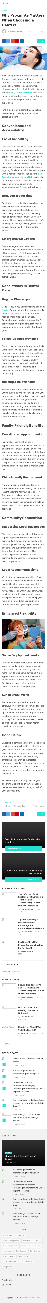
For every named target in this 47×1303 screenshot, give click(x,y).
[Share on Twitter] (8, 41)
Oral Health (7, 1251)
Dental (5, 10)
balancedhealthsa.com (31, 1297)
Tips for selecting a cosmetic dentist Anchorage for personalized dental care (31, 924)
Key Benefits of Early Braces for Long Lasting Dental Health (30, 945)
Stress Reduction (10, 1261)
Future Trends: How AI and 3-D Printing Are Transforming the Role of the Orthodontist (31, 989)
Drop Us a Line (8, 1280)
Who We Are (7, 1285)
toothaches (40, 806)
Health (8, 1153)
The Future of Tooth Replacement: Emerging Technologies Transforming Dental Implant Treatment (30, 900)
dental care (22, 806)
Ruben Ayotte (26, 951)
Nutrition (21, 1235)
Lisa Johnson (16, 31)
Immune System (27, 1261)
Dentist (31, 806)
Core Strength (35, 1251)
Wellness (24, 1246)
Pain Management (10, 1246)
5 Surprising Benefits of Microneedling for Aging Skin (26, 1072)
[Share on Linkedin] (22, 41)
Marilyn (24, 1034)
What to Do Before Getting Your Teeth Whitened (28, 1010)
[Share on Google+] (13, 41)
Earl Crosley (26, 997)
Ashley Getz (26, 932)
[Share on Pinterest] (17, 41)
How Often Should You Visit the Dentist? (29, 1028)
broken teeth (11, 806)
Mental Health (8, 1235)
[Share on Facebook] (4, 41)
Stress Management (11, 1241)
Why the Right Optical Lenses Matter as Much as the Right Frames (26, 1117)
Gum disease (21, 1251)
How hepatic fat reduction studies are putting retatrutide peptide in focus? (29, 1103)
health (5, 310)
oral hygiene (24, 1256)
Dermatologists (9, 1256)
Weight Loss (8, 1267)
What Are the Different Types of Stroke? (28, 1060)
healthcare (36, 1246)
